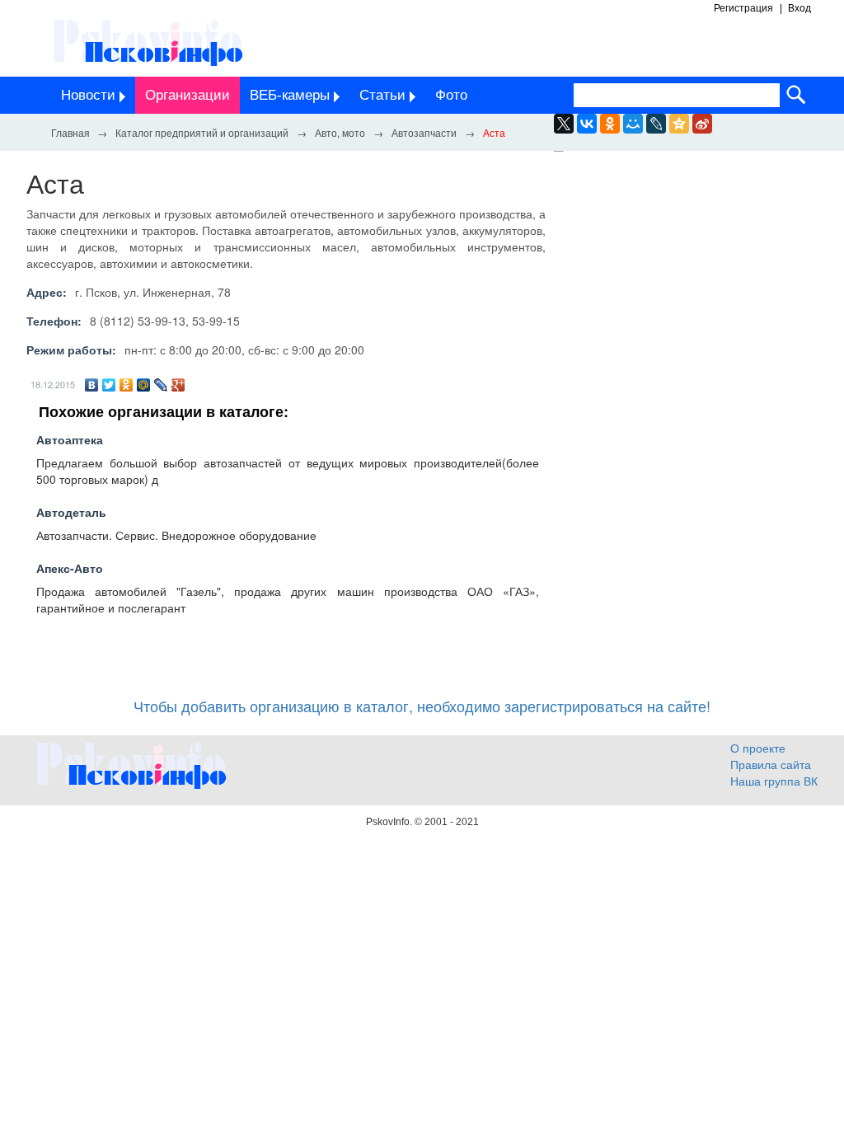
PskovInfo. (390, 822)
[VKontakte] (587, 124)
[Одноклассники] (126, 385)
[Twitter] (109, 385)
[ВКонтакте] (92, 385)
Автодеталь (71, 512)
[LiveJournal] (656, 124)
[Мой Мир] (143, 385)
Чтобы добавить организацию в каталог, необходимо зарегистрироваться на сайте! (422, 705)
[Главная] (70, 132)
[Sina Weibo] (702, 124)
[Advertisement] (694, 307)
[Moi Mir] (633, 124)
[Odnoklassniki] (610, 124)
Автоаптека (69, 439)
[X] (564, 124)
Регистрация (743, 8)
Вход (799, 8)
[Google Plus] (178, 385)
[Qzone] (679, 124)
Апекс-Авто (69, 568)
